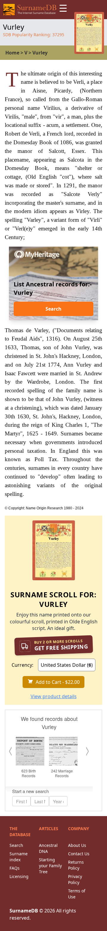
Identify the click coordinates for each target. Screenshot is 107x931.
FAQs (15, 868)
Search (53, 309)
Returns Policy (76, 865)
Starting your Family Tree (50, 865)
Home (12, 52)
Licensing (19, 876)
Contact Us (78, 853)
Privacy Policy (75, 879)
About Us (77, 845)
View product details (54, 696)
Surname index (19, 856)
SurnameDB (24, 910)
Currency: (22, 665)
